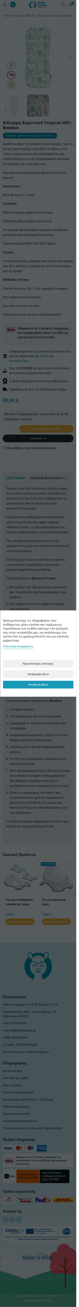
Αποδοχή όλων (38, 684)
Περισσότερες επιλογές (38, 663)
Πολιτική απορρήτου (18, 646)
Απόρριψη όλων (38, 674)
